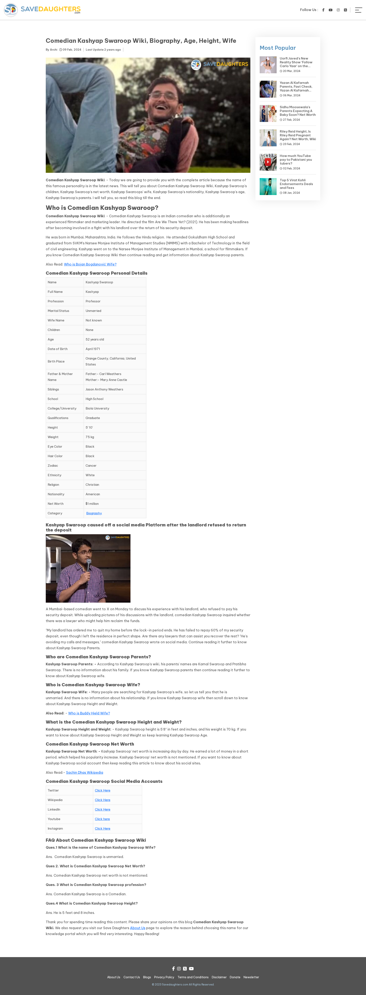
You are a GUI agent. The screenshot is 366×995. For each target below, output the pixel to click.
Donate (235, 977)
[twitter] (345, 9)
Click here (102, 819)
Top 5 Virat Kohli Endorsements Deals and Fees (296, 184)
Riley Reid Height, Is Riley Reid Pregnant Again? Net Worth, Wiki (298, 135)
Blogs (147, 977)
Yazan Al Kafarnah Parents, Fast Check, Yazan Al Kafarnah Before (296, 88)
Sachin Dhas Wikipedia (84, 772)
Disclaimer (219, 977)
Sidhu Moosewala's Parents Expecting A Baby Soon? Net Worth (298, 111)
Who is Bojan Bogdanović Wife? (90, 264)
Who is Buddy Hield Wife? (89, 713)
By (51, 49)
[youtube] (331, 9)
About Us (137, 928)
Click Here (102, 790)
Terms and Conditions (193, 977)
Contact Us (131, 977)
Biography (94, 513)
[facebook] (323, 9)
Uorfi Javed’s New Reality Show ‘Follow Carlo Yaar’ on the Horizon (296, 64)
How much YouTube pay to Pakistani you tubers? (296, 159)
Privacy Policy (164, 977)
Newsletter (251, 977)
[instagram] (338, 9)
